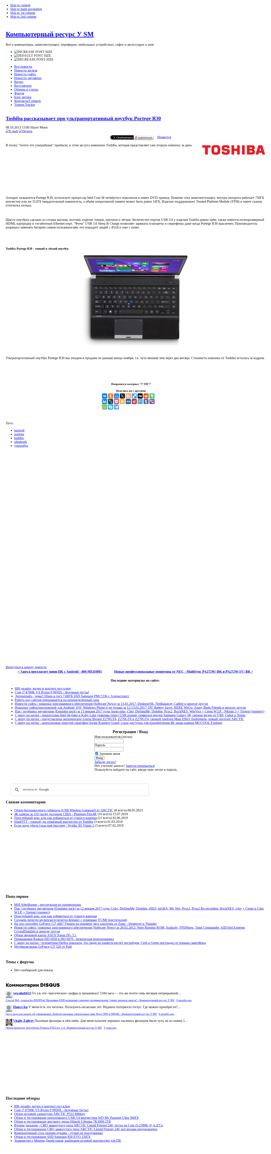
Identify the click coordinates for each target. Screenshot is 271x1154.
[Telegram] (116, 407)
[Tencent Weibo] (140, 401)
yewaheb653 (22, 993)
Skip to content (20, 5)
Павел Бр (20, 1007)
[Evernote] (152, 396)
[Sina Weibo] (134, 401)
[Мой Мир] (116, 396)
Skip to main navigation (26, 9)
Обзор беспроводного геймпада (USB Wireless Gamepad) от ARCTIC (63, 810)
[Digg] (140, 396)
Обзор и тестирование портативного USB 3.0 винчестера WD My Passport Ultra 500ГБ (76, 1117)
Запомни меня (110, 753)
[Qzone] (122, 401)
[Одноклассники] (110, 396)
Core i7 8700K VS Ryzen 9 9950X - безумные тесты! (52, 692)
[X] (122, 396)
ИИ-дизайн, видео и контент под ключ (43, 688)
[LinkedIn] (104, 401)
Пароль (99, 745)
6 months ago (184, 1000)
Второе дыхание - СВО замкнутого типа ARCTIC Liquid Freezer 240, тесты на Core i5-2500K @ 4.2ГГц (88, 1125)
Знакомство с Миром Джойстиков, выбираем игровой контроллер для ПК (67, 1140)
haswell (19, 430)
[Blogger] (128, 396)
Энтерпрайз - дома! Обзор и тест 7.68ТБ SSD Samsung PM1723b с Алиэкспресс (72, 696)
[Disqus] (135, 504)
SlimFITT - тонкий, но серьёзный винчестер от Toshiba (53, 821)
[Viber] (152, 401)
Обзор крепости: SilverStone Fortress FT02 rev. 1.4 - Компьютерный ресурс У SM (54, 1027)
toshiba (19, 438)
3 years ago (110, 1027)
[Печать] (25, 131)
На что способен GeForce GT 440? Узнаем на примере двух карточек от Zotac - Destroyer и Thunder (85, 924)
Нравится (164, 137)
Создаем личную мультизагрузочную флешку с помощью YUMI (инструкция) (70, 920)
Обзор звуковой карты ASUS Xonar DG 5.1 (45, 935)
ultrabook (20, 442)
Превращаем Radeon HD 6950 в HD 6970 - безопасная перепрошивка (64, 939)
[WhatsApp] (104, 407)
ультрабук (21, 445)
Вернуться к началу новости (26, 667)
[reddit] (146, 396)
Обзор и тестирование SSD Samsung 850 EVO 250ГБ (52, 1137)
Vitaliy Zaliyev (23, 1021)
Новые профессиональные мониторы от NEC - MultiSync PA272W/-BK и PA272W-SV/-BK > (183, 671)
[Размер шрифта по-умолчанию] (32, 56)
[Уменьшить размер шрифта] (34, 59)
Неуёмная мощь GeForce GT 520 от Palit (43, 946)
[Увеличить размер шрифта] (33, 52)
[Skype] (110, 407)
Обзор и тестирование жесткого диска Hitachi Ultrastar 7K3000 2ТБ (62, 1121)
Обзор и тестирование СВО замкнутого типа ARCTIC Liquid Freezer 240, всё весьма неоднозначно (85, 1129)
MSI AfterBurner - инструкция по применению (47, 904)
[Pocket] (116, 401)
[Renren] (128, 401)
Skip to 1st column (22, 13)
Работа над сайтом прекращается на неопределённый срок (57, 700)
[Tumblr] (146, 401)
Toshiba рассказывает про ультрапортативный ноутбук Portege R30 (83, 118)
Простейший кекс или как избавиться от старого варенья (55, 818)
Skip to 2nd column (23, 16)
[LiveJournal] (110, 401)
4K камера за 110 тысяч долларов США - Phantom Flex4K (55, 814)
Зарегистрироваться (140, 766)
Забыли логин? (105, 762)
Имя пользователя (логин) (113, 737)
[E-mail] (12, 131)
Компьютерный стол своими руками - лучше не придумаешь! (58, 1133)
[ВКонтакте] (104, 396)
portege (19, 434)
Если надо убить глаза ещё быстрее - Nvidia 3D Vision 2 (54, 825)
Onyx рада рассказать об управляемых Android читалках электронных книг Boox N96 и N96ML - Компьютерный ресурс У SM (81, 1014)
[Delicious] (134, 396)
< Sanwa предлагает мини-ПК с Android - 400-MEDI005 (60, 671)
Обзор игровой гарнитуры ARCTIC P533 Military (49, 1114)
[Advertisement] (135, 175)
